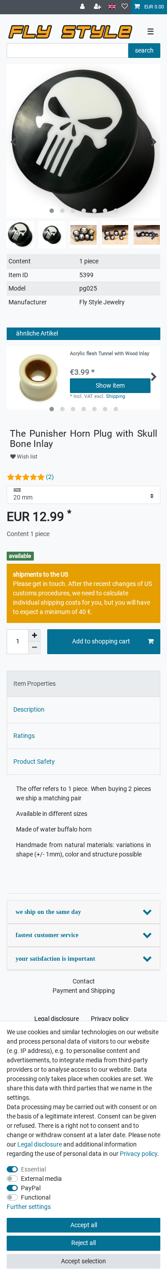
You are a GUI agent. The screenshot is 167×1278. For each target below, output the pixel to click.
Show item (110, 385)
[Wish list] (124, 7)
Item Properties (34, 683)
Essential (33, 1169)
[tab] (83, 684)
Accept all (83, 1225)
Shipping (115, 396)
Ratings (24, 735)
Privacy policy (110, 1018)
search (144, 50)
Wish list (26, 457)
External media (41, 1178)
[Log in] (83, 7)
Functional (35, 1197)
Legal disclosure (56, 1018)
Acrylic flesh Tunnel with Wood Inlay (109, 353)
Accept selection (83, 1261)
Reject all (83, 1242)
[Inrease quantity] (34, 635)
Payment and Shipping (84, 990)
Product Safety (34, 761)
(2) (50, 476)
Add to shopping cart (101, 641)
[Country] (112, 7)
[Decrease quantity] (34, 648)
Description (29, 709)
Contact (84, 981)
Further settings (29, 1206)
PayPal (31, 1188)
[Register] (98, 7)
